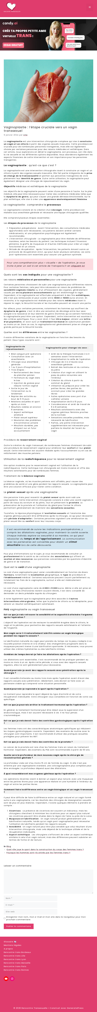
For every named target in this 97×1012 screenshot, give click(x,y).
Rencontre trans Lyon (15, 959)
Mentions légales (12, 945)
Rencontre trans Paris (15, 966)
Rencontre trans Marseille (17, 963)
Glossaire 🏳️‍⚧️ (10, 941)
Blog (9, 846)
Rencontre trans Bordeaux (17, 952)
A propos (8, 948)
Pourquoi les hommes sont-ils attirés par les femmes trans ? (38, 852)
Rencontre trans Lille (14, 956)
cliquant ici (78, 265)
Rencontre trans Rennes (16, 970)
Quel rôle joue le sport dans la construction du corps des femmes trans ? (45, 849)
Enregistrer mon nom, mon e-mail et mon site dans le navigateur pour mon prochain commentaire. (46, 918)
